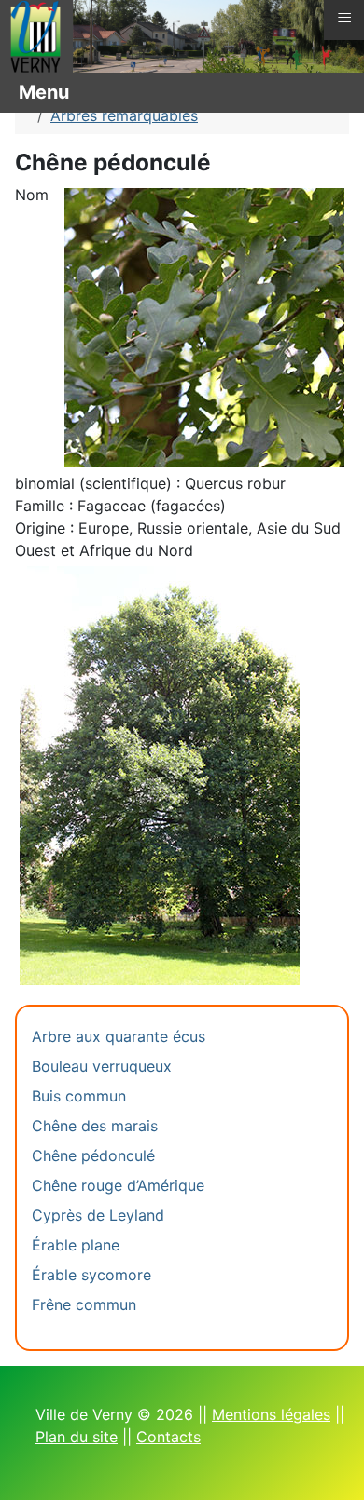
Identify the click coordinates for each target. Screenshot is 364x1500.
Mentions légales (271, 1414)
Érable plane (75, 1245)
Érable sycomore (91, 1274)
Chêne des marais (95, 1125)
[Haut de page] (331, 1465)
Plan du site (76, 1436)
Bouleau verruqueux (102, 1066)
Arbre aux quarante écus (118, 1036)
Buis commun (79, 1096)
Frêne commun (84, 1304)
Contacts (168, 1436)
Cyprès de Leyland (98, 1215)
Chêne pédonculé (93, 1155)
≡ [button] (344, 18)
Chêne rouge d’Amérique (118, 1185)
